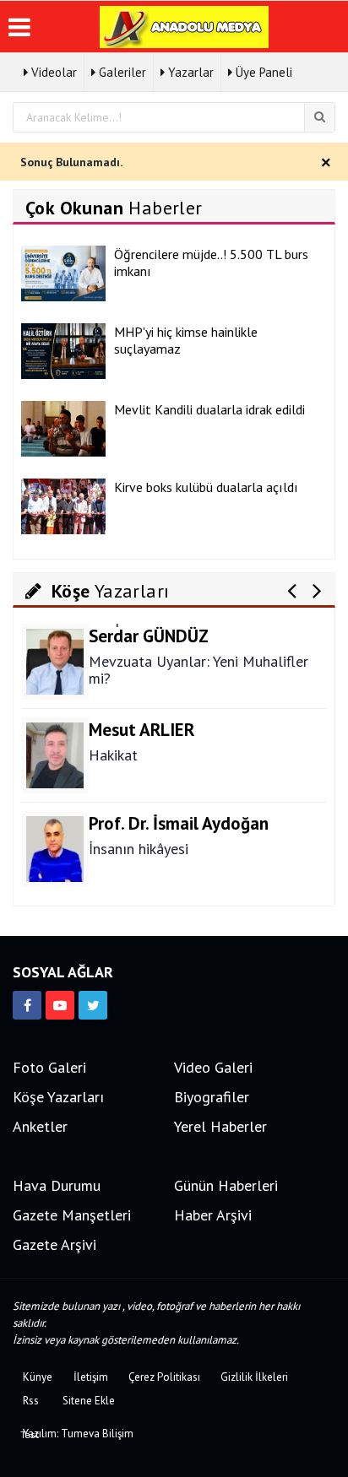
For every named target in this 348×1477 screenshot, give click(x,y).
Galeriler (120, 72)
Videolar (52, 72)
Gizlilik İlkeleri (254, 1377)
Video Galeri (213, 1067)
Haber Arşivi (213, 1215)
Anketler (40, 1126)
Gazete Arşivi (54, 1244)
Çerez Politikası (164, 1377)
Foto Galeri (49, 1067)
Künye (37, 1377)
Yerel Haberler (220, 1126)
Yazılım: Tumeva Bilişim (78, 1433)
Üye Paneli (262, 72)
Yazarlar (189, 72)
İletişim (90, 1377)
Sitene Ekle (89, 1400)
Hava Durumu (57, 1185)
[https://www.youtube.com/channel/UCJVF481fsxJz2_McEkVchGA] (60, 1005)
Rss (31, 1400)
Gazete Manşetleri (72, 1215)
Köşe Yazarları (58, 1096)
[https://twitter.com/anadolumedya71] (93, 1005)
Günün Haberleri (226, 1185)
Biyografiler (211, 1096)
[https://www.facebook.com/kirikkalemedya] (27, 1005)
